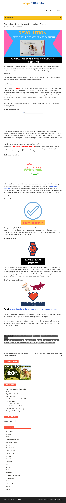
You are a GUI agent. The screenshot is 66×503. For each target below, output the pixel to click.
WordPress (49, 499)
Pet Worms (9, 481)
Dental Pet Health (11, 442)
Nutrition (8, 467)
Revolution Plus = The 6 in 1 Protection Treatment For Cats (33, 309)
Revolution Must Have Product (46, 342)
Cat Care (8, 434)
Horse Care (9, 459)
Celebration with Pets (12, 440)
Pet (34, 340)
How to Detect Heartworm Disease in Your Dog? (23, 144)
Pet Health (46, 340)
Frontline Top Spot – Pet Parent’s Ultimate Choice (48, 353)
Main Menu (10, 17)
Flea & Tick (20, 340)
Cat (11, 340)
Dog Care (8, 445)
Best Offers (9, 431)
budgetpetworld (19, 26)
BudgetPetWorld (17, 499)
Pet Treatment (54, 340)
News (7, 464)
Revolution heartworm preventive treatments (24, 342)
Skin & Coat (9, 484)
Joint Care (9, 461)
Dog (15, 340)
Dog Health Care (27, 335)
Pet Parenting (10, 478)
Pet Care (52, 335)
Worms (8, 489)
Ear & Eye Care (10, 451)
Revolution (8, 342)
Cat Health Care (17, 335)
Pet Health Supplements (13, 475)
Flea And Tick (36, 335)
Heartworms (45, 335)
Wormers (8, 486)
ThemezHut (59, 501)
